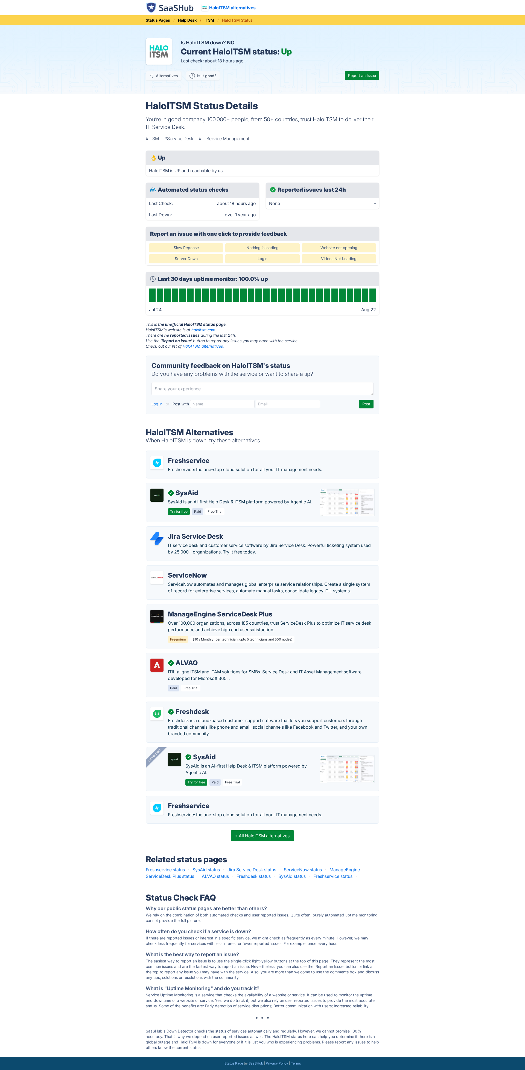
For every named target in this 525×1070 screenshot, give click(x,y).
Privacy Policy (277, 1063)
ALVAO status (215, 876)
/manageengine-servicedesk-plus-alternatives (197, 607)
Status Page (233, 1063)
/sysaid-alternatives (170, 486)
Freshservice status (165, 869)
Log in (157, 404)
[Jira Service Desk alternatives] (157, 538)
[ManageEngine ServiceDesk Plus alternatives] (157, 616)
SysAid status (206, 869)
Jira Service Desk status (252, 869)
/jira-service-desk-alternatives (181, 530)
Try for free (179, 511)
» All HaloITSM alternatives (262, 835)
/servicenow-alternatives (175, 569)
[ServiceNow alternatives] (157, 577)
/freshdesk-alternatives (173, 705)
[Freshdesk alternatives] (157, 713)
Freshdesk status (254, 876)
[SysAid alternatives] (157, 495)
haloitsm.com (203, 329)
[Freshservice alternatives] (157, 462)
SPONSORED (154, 755)
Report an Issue (362, 75)
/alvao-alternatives (169, 656)
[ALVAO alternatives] (157, 665)
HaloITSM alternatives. (203, 346)
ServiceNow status (303, 869)
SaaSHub (256, 1063)
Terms (296, 1063)
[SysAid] (174, 759)
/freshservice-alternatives (176, 454)
